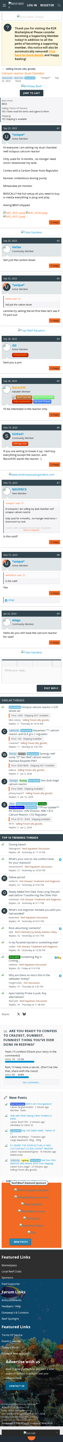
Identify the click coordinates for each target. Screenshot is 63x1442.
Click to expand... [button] (31, 530)
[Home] (7, 1438)
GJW (11, 932)
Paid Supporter (11, 1284)
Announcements (11, 1300)
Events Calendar (11, 1341)
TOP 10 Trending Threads (20, 837)
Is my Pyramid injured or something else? (33, 942)
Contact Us (17, 1385)
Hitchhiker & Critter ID (21, 1125)
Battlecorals (16, 1154)
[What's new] (55, 1438)
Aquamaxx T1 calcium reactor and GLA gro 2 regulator (34, 732)
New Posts (18, 1097)
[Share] (53, 128)
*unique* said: (12, 503)
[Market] (45, 1438)
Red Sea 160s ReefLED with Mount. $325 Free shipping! (33, 1162)
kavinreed (14, 917)
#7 (58, 482)
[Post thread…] (31, 1437)
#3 (58, 278)
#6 (58, 427)
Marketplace (9, 1265)
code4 (12, 946)
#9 (58, 613)
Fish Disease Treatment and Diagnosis (39, 881)
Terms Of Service (12, 1335)
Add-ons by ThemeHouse (17, 1420)
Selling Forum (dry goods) (35, 719)
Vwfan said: (11, 298)
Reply (56, 222)
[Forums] (18, 1438)
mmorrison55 (16, 866)
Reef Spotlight (10, 1318)
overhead (14, 899)
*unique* (45, 77)
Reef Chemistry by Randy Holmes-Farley (36, 932)
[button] (5, 663)
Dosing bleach (17, 844)
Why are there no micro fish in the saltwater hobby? (29, 976)
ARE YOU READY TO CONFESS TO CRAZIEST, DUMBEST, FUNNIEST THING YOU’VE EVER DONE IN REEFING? (30, 1038)
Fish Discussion (32, 982)
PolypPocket (15, 982)
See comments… (31, 1082)
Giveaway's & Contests (15, 1312)
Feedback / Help (11, 1306)
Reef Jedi (13, 1000)
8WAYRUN (47, 1423)
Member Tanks (18, 1110)
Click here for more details (35, 53)
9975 (11, 823)
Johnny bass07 (16, 793)
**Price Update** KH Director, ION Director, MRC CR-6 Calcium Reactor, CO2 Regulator (34, 811)
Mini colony (15, 719)
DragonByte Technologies (15, 1416)
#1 (58, 128)
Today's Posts (10, 1347)
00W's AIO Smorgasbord (31, 1103)
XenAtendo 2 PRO (11, 1423)
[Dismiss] (58, 16)
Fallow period (17, 877)
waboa (12, 770)
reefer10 (13, 881)
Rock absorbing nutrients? (25, 928)
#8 (58, 554)
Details (34, 1416)
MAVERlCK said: (13, 575)
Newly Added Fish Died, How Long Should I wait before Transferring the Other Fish (34, 893)
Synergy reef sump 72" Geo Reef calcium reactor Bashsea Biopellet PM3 (32, 757)
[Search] (59, 5)
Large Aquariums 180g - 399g (25, 1140)
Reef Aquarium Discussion (36, 848)
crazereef (14, 743)
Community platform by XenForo (19, 1406)
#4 (58, 338)
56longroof (14, 848)
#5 (58, 380)
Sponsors (7, 1277)
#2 (58, 240)
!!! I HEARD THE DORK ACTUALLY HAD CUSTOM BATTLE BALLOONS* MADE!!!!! (31, 1147)
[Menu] (4, 5)
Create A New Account (15, 1353)
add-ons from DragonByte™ (16, 1413)
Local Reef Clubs (11, 1271)
